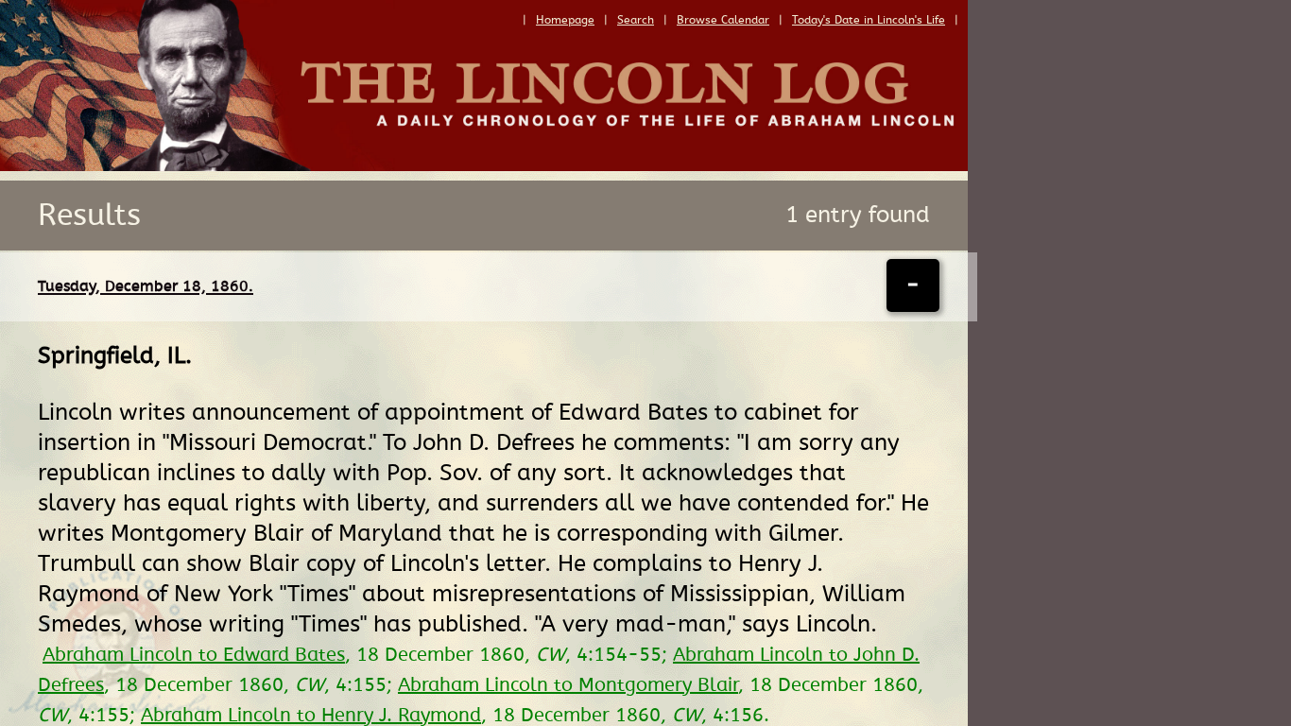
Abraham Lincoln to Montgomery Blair (568, 685)
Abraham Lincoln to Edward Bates (194, 655)
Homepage (565, 20)
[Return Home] (484, 166)
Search (635, 20)
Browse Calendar (723, 20)
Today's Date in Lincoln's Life (868, 20)
